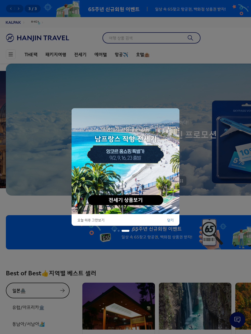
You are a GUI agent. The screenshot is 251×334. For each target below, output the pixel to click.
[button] (115, 231)
